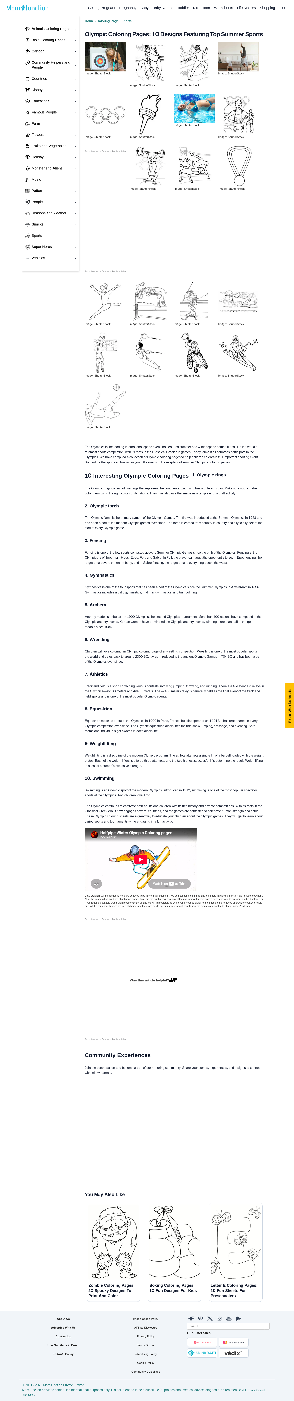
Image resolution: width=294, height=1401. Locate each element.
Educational (41, 101)
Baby (144, 8)
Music (36, 179)
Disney (37, 90)
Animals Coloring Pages (51, 29)
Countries (39, 79)
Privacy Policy (145, 1336)
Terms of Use (145, 1345)
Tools (283, 8)
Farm (36, 123)
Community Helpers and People (51, 65)
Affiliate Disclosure (145, 1327)
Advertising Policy (146, 1354)
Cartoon (38, 51)
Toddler (183, 8)
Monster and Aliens (47, 168)
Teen (206, 8)
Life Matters (246, 8)
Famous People (44, 112)
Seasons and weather (49, 213)
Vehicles (38, 258)
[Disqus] (88, 1133)
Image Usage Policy (145, 1318)
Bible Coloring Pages (48, 40)
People (37, 202)
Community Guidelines (145, 1371)
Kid (195, 8)
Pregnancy (127, 8)
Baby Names (163, 8)
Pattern (37, 191)
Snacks (37, 224)
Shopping (267, 8)
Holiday (38, 157)
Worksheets (223, 8)
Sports (37, 236)
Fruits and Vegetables (49, 146)
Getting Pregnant (101, 8)
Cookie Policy (145, 1362)
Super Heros (42, 247)
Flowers (38, 135)
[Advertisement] (106, 213)
